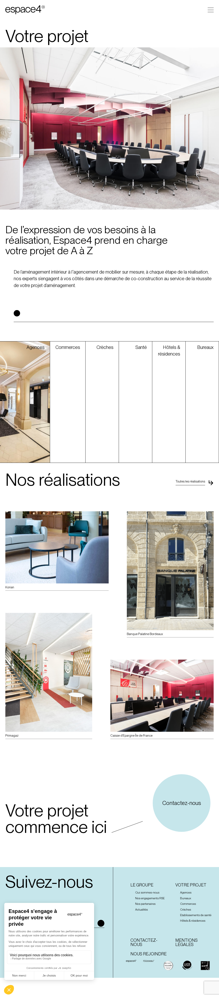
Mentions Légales (186, 942)
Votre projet (190, 885)
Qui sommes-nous (147, 892)
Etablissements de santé (195, 915)
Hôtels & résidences (192, 920)
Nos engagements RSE (150, 898)
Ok (101, 923)
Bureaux (185, 898)
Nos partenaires (145, 903)
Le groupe (141, 885)
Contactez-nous (181, 803)
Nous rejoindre (148, 954)
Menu (211, 10)
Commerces (188, 903)
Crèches (185, 909)
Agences (185, 892)
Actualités (141, 909)
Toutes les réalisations (190, 481)
